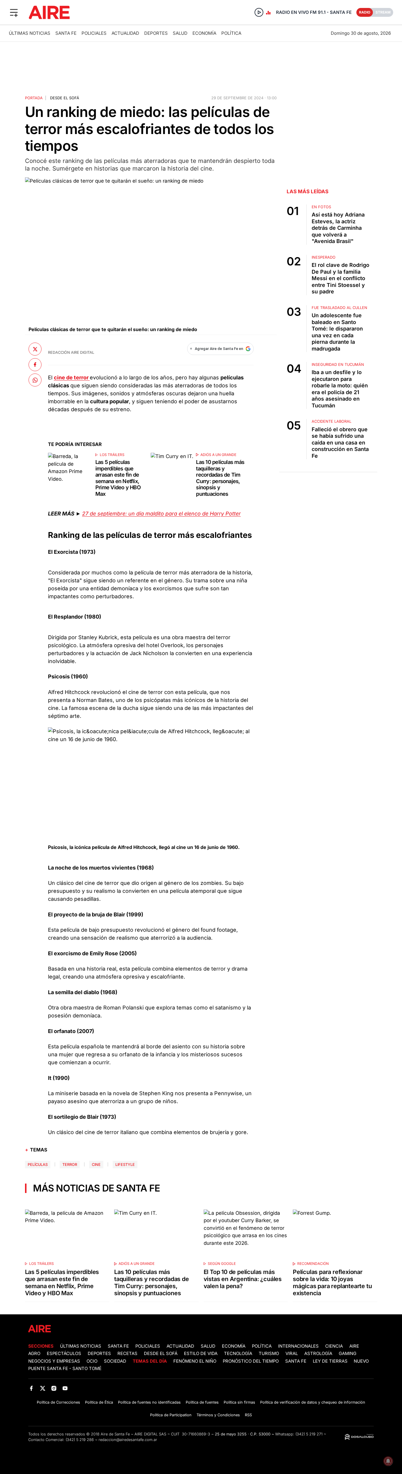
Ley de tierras (331, 1361)
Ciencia (334, 1346)
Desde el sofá (64, 98)
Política (231, 33)
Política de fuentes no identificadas (149, 1402)
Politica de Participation (171, 1415)
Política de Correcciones (58, 1402)
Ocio (92, 1361)
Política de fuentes (202, 1402)
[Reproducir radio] (259, 12)
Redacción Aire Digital (71, 352)
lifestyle (125, 1164)
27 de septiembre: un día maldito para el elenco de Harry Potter (161, 513)
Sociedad (115, 1361)
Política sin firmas (239, 1402)
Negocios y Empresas (54, 1361)
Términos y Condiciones (218, 1415)
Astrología (318, 1353)
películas (38, 1164)
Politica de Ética (99, 1402)
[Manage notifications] (388, 1461)
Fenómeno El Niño (194, 1361)
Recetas (127, 1353)
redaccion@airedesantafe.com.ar (128, 1439)
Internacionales (298, 1346)
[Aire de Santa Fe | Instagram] (54, 1388)
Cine (96, 1164)
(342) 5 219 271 (309, 1434)
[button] (14, 12)
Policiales (94, 33)
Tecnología (238, 1353)
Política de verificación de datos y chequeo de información (312, 1402)
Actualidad (125, 33)
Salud (180, 33)
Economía (204, 33)
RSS (248, 1415)
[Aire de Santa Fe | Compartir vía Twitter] (35, 349)
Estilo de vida (200, 1353)
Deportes (156, 33)
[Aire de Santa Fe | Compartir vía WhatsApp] (35, 380)
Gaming (347, 1353)
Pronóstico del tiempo (251, 1361)
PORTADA (34, 98)
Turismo (269, 1353)
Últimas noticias (29, 33)
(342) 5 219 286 (80, 1439)
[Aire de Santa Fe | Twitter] (42, 1388)
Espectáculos (64, 1353)
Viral (291, 1353)
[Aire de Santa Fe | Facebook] (31, 1388)
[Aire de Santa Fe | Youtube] (65, 1388)
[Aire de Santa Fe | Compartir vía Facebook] (35, 364)
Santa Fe (66, 33)
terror (69, 1164)
